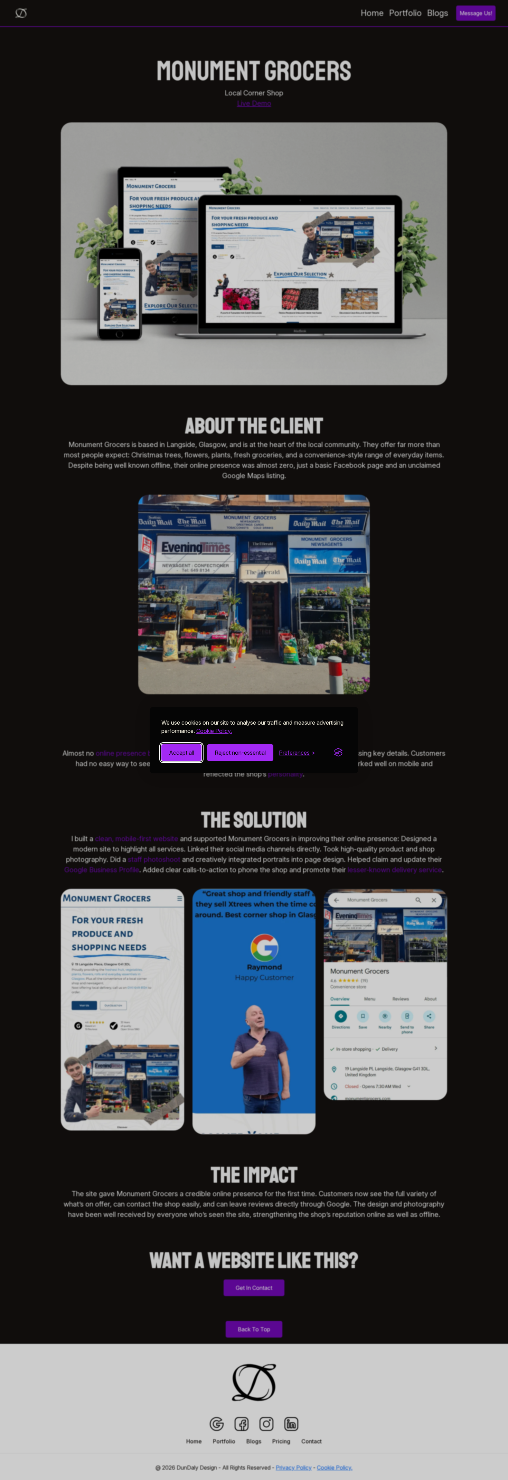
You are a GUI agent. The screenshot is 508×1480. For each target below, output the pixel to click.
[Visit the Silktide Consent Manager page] (338, 752)
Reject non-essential (240, 752)
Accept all (181, 752)
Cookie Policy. (214, 730)
